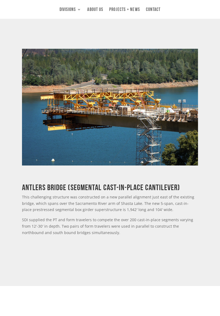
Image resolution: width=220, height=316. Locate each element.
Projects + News (124, 9)
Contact (153, 9)
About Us (95, 9)
